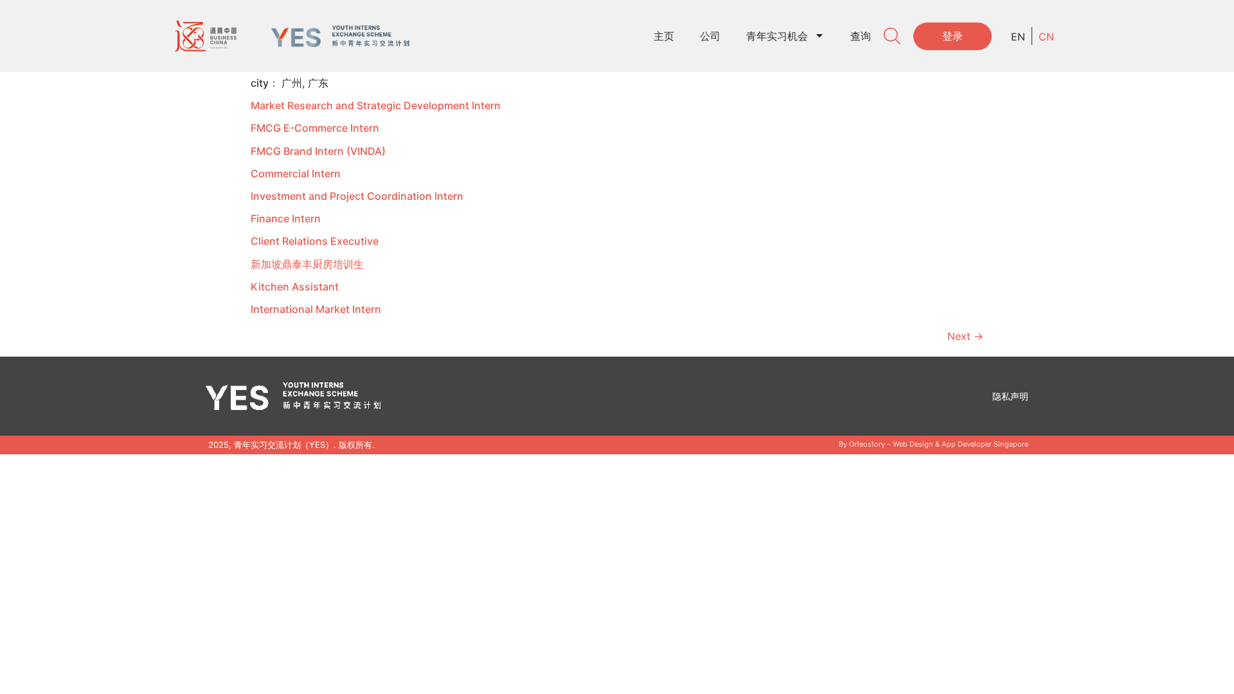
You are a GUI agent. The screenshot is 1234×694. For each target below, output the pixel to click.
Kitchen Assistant (295, 286)
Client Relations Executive (315, 241)
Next (965, 336)
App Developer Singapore (985, 444)
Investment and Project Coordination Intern (357, 196)
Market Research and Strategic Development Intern (376, 105)
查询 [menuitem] (860, 36)
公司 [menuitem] (710, 36)
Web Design (913, 444)
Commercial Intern (296, 173)
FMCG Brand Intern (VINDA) (318, 151)
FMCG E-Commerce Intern (315, 127)
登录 (952, 36)
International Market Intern (316, 309)
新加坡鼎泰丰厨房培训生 (307, 264)
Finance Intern (286, 218)
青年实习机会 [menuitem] (777, 36)
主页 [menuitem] (664, 36)
